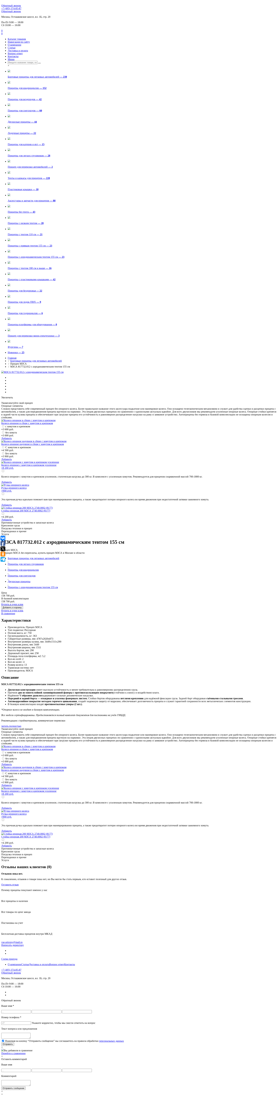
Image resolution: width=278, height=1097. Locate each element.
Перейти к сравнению (13, 1053)
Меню (11, 59)
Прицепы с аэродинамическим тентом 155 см (33, 587)
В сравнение (8, 613)
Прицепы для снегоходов (22, 575)
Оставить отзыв (10, 884)
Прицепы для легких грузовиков (26, 564)
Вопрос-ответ (15, 53)
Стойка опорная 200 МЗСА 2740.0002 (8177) (25, 510)
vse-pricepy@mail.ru (12, 942)
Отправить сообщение (13, 1088)
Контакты (13, 56)
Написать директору (12, 945)
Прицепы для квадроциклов (23, 570)
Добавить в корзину (12, 607)
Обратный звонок (11, 5)
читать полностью (11, 726)
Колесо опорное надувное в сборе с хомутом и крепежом (32, 444)
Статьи (11, 47)
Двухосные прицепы (19, 581)
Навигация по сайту (19, 42)
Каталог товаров (17, 39)
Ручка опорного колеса (14, 489)
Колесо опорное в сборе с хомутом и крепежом (27, 423)
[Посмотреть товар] (28, 420)
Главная (12, 358)
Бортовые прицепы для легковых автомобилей (36, 360)
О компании (14, 44)
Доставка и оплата (18, 50)
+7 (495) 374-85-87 (11, 8)
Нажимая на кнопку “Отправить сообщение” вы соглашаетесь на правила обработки (64, 1041)
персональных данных (111, 1041)
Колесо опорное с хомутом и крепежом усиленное (28, 466)
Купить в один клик (12, 604)
